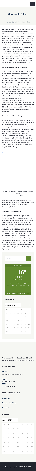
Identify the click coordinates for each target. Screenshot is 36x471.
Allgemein (14, 22)
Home (8, 22)
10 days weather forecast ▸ (18, 293)
